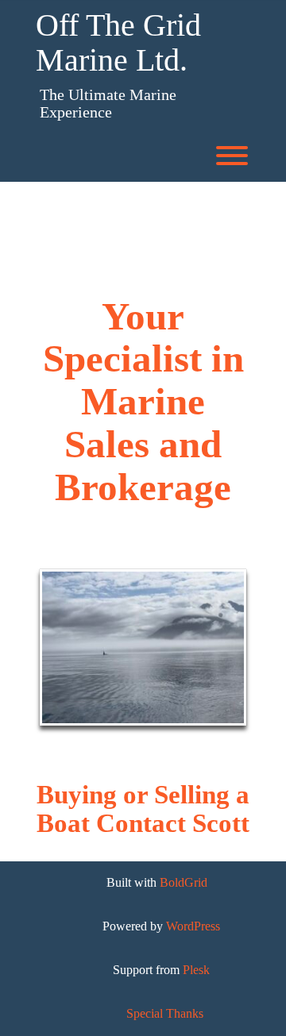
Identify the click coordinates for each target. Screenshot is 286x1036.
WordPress (193, 926)
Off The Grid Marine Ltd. (118, 43)
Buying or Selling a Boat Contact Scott (143, 809)
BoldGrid (183, 882)
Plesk (196, 969)
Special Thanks (164, 1013)
